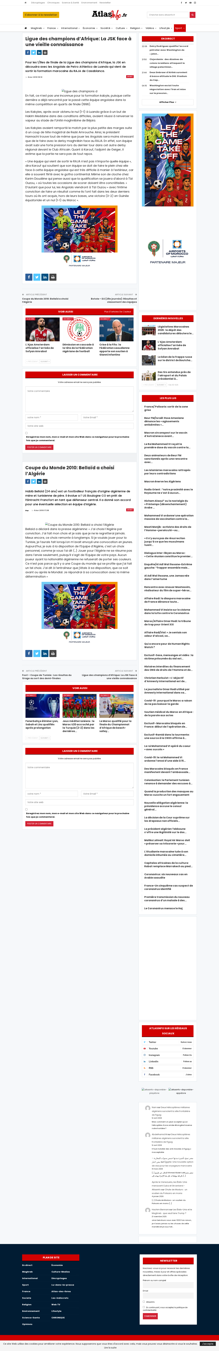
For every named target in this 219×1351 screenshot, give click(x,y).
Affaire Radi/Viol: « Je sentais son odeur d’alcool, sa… (165, 634)
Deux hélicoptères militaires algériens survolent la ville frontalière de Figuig (171, 1111)
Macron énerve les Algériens (162, 481)
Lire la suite (110, 1348)
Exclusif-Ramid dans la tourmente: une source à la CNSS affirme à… (167, 736)
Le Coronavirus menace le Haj (163, 908)
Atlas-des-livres (61, 1291)
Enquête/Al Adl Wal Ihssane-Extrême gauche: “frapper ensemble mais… (168, 566)
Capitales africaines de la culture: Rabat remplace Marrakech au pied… (168, 864)
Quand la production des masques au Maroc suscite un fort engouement (168, 793)
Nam (154, 1107)
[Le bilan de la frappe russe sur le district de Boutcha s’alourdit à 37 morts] (149, 360)
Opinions (27, 1324)
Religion (135, 28)
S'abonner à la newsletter (41, 15)
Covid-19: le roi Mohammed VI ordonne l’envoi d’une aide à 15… (165, 759)
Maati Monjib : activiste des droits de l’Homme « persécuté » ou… (167, 528)
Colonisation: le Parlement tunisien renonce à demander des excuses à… (168, 781)
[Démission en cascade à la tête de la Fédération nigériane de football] (80, 329)
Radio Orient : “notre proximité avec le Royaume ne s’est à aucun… (168, 491)
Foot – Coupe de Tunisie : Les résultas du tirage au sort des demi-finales (47, 677)
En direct (68, 319)
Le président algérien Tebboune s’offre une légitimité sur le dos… (165, 830)
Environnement (89, 2)
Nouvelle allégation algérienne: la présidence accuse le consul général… (166, 806)
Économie (89, 28)
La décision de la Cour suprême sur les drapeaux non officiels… (167, 819)
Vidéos (150, 28)
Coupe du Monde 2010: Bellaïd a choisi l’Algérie (45, 300)
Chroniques (53, 2)
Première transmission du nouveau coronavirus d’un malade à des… (167, 898)
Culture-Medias (60, 1271)
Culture (120, 28)
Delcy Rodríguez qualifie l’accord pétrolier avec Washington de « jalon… (169, 50)
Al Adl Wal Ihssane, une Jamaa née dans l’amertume (166, 577)
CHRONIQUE (58, 1317)
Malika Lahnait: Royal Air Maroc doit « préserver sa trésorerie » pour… (167, 842)
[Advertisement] (168, 968)
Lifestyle (165, 28)
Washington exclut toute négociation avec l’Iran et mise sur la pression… (168, 89)
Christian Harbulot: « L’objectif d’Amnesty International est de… (165, 679)
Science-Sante (31, 1317)
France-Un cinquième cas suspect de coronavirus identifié (168, 887)
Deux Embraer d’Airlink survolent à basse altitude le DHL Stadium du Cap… (168, 76)
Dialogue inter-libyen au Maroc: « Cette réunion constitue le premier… (168, 554)
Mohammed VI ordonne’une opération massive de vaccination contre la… (169, 517)
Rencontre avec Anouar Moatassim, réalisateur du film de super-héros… (167, 588)
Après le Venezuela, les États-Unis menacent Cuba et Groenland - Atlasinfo (169, 1186)
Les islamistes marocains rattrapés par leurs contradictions (167, 471)
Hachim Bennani (160, 1209)
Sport (178, 28)
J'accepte (207, 1343)
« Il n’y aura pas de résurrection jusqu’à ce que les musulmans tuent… (164, 542)
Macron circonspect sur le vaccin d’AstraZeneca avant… (165, 434)
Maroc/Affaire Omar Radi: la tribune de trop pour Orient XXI (167, 622)
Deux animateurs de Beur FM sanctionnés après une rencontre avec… (165, 459)
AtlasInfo (150, 1302)
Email (145, 1291)
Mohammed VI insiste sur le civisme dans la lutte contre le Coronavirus (167, 611)
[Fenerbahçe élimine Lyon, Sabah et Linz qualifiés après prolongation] (42, 706)
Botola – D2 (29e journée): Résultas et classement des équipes (114, 300)
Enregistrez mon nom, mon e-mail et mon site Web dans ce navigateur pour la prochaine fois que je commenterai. (77, 438)
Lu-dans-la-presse (62, 1284)
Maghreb (36, 28)
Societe (26, 1297)
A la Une (30, 319)
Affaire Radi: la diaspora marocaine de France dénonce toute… (167, 600)
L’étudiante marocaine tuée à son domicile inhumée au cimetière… (166, 853)
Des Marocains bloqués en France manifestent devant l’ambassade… (167, 770)
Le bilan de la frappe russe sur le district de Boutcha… (175, 358)
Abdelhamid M (159, 1134)
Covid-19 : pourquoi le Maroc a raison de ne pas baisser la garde (168, 702)
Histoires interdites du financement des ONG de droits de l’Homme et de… (168, 668)
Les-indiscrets (59, 1297)
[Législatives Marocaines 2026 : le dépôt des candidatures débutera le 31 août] (149, 330)
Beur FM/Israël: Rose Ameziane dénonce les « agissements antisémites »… (164, 421)
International (69, 28)
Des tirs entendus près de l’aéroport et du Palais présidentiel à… (174, 375)
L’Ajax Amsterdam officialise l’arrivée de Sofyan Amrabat (172, 345)
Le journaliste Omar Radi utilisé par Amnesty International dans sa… (167, 691)
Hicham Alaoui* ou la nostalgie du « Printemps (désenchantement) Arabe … (166, 504)
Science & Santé (70, 2)
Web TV (55, 1304)
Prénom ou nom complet (154, 1280)
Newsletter (105, 2)
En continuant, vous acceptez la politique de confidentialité (165, 1308)
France (51, 28)
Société (105, 28)
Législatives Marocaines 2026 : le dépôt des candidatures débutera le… (176, 330)
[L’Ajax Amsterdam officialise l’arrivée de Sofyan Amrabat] (42, 329)
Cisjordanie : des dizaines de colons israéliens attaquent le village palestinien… (167, 63)
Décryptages (38, 2)
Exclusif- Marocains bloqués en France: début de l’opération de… (165, 725)
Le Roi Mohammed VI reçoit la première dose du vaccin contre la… (167, 445)
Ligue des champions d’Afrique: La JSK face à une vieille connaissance (109, 677)
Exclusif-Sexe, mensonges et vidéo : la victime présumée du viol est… (168, 657)
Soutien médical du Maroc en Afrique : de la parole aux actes (168, 713)
